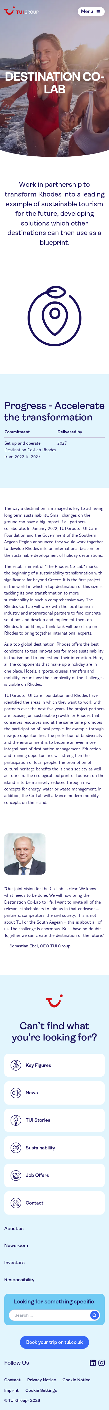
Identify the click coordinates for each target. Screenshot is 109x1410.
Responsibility (19, 1279)
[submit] (94, 1315)
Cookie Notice (76, 1379)
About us (14, 1228)
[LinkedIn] (93, 1363)
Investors (14, 1262)
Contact (12, 1379)
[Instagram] (101, 1363)
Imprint (11, 1390)
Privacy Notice (41, 1379)
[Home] (21, 10)
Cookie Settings (41, 1390)
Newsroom (16, 1245)
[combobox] (54, 1315)
